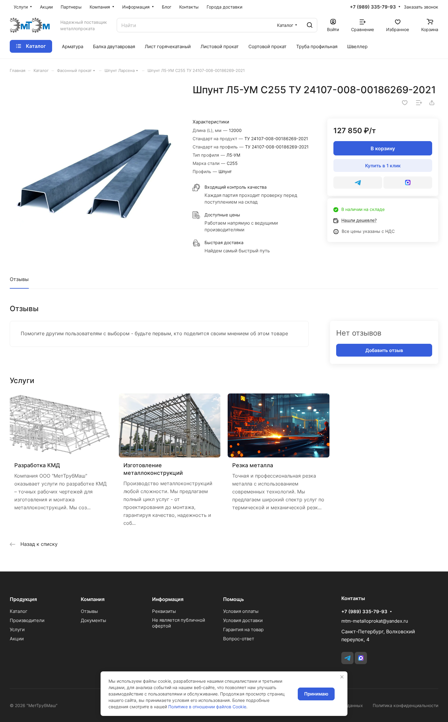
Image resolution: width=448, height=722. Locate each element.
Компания (93, 599)
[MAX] (361, 658)
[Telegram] (357, 182)
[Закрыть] (341, 676)
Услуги (17, 629)
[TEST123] (407, 182)
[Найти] (309, 25)
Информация (167, 599)
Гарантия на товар (243, 629)
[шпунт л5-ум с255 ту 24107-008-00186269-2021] (95, 169)
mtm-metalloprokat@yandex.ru (374, 621)
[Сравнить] (419, 102)
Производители (27, 620)
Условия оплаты (240, 611)
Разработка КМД (37, 465)
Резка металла (252, 465)
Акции (17, 639)
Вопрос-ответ (238, 639)
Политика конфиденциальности (405, 705)
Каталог (18, 611)
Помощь (233, 599)
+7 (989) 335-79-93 (373, 7)
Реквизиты (164, 611)
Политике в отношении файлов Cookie (207, 706)
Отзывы (19, 279)
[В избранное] (404, 102)
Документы (93, 620)
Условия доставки (243, 620)
